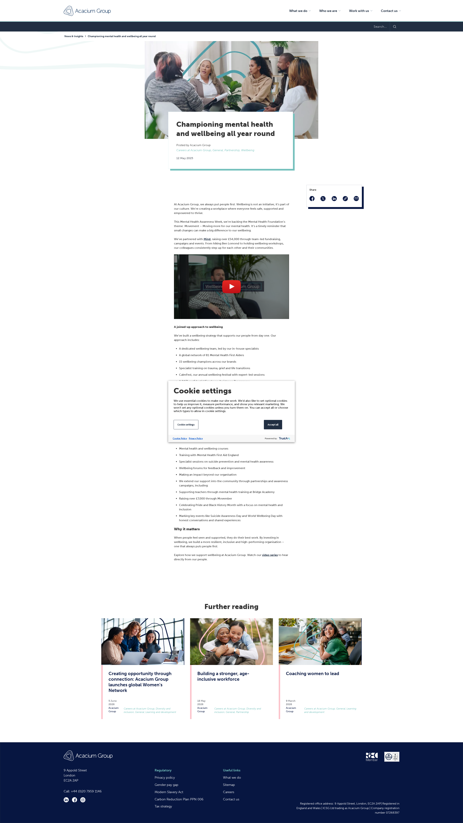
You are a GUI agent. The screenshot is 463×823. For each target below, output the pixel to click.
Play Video (231, 287)
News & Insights (73, 36)
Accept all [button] (273, 424)
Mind (207, 239)
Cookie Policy (180, 438)
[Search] (394, 27)
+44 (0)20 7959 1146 (86, 791)
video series (270, 555)
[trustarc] (284, 438)
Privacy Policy (196, 438)
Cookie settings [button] (186, 424)
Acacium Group (87, 11)
